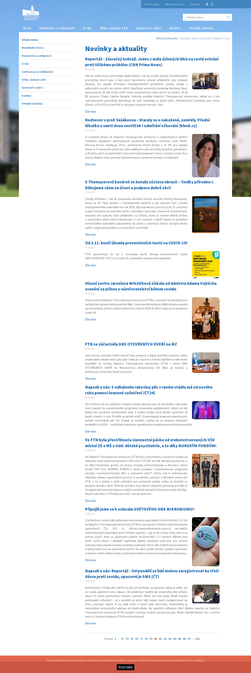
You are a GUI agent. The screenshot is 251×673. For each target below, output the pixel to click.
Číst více (90, 111)
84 (174, 638)
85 (179, 638)
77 (141, 638)
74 (127, 638)
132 (197, 638)
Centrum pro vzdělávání (37, 71)
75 (131, 638)
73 (122, 638)
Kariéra (174, 28)
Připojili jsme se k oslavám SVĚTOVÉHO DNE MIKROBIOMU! (139, 509)
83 (169, 638)
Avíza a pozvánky (202, 38)
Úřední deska (151, 4)
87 (189, 638)
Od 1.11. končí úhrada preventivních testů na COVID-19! (136, 242)
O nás (87, 28)
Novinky (184, 38)
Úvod (27, 28)
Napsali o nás (221, 38)
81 (160, 638)
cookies (199, 660)
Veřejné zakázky (201, 28)
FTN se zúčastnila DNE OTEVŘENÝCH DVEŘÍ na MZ (131, 344)
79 (150, 638)
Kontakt (195, 4)
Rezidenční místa (175, 4)
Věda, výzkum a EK (114, 28)
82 (165, 638)
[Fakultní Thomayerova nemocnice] (29, 11)
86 (184, 638)
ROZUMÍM (125, 667)
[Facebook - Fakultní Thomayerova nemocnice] (207, 4)
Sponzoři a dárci (148, 28)
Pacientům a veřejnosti (57, 28)
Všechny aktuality (167, 38)
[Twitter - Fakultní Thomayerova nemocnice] (212, 4)
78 (146, 638)
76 (136, 638)
